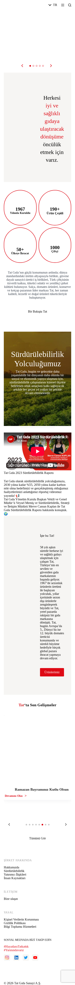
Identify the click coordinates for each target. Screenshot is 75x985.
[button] (50, 5)
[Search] (69, 5)
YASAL (9, 912)
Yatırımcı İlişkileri (15, 874)
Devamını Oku (14, 795)
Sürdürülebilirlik (14, 871)
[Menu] (62, 5)
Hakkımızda (11, 867)
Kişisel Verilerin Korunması (21, 919)
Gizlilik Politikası (15, 923)
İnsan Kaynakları (14, 878)
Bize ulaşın (11, 898)
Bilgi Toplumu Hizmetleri (20, 926)
